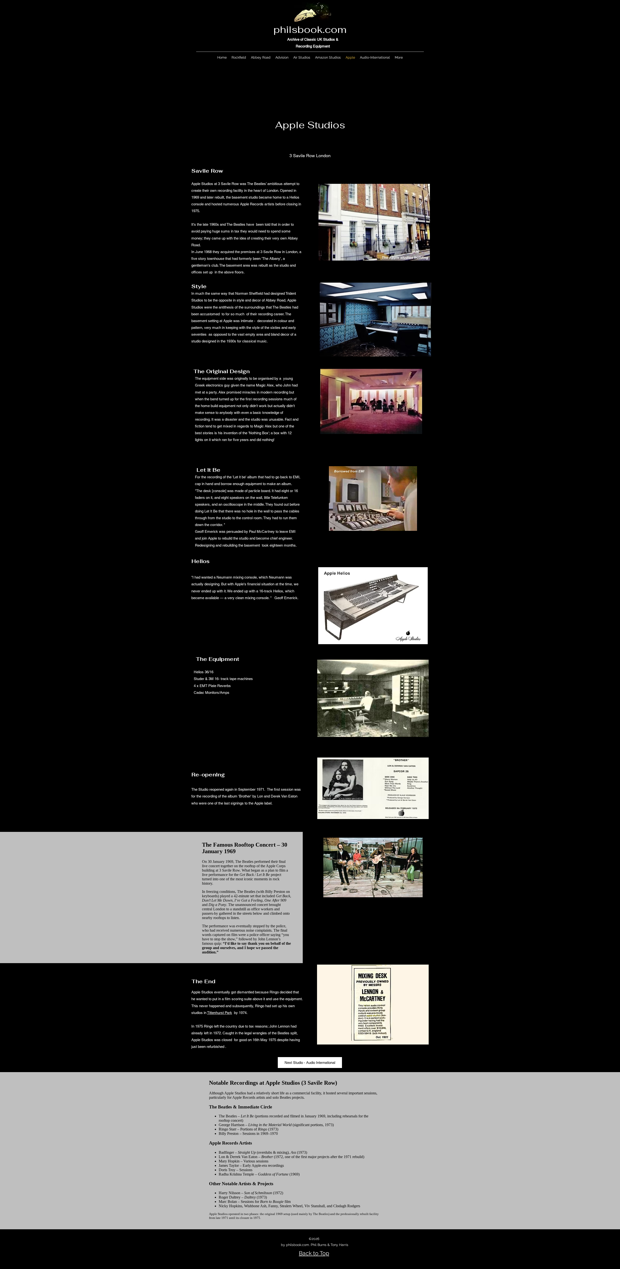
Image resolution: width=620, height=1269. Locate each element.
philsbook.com (310, 29)
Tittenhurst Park (219, 1013)
